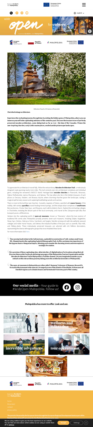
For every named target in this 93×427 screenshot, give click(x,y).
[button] (84, 4)
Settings (77, 423)
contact (10, 407)
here (27, 232)
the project (11, 404)
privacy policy (12, 410)
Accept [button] (63, 423)
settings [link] (11, 425)
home (9, 401)
